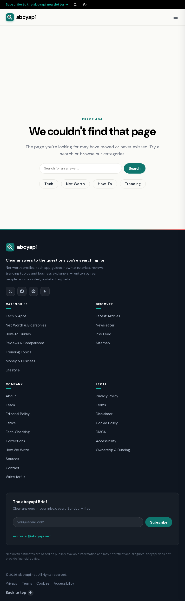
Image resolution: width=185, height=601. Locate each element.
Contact (13, 468)
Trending (133, 184)
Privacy (12, 583)
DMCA (101, 432)
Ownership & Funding (113, 450)
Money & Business (20, 361)
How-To (105, 184)
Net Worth (75, 184)
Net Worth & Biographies (26, 325)
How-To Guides (18, 334)
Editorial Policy (18, 414)
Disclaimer (104, 414)
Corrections (15, 441)
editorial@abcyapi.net (32, 536)
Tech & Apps (16, 316)
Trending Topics (18, 352)
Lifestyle (13, 370)
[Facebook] (21, 291)
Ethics (11, 423)
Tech (48, 184)
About (11, 396)
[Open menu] (175, 17)
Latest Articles (108, 316)
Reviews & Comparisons (25, 343)
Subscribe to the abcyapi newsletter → (37, 4)
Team (10, 405)
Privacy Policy (107, 396)
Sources (12, 459)
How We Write (17, 450)
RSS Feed (103, 334)
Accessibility (106, 441)
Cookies (42, 583)
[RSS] (45, 291)
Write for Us (15, 477)
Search (134, 168)
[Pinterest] (33, 291)
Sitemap (103, 343)
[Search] (75, 4)
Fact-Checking (18, 432)
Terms (101, 405)
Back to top (19, 592)
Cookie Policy (107, 423)
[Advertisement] (92, 61)
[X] (10, 291)
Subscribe (158, 522)
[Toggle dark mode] (85, 4)
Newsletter (105, 325)
